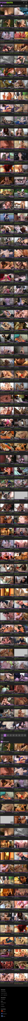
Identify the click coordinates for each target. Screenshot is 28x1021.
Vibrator (1, 441)
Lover (19, 861)
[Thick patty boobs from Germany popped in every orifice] (7, 495)
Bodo (6, 610)
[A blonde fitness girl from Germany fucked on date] (21, 350)
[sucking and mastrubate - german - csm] (21, 701)
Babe (2, 404)
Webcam (9, 41)
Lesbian (11, 404)
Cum (1, 53)
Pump (7, 113)
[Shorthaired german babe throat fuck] (7, 953)
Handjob (11, 77)
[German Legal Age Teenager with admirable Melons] (7, 519)
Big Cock (1, 234)
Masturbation (5, 344)
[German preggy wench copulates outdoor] (21, 880)
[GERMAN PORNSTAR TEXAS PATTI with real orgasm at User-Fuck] (7, 616)
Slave (20, 223)
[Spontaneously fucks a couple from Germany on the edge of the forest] (21, 471)
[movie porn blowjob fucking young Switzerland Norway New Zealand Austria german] (7, 180)
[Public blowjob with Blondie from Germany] (21, 59)
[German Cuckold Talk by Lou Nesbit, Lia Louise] (21, 156)
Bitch (18, 634)
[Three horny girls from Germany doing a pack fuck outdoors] (21, 192)
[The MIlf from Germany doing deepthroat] (7, 350)
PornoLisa (26, 64)
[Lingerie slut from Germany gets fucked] (21, 241)
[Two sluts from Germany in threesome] (21, 725)
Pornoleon (26, 15)
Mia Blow (23, 16)
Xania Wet (4, 550)
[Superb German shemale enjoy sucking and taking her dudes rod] (7, 96)
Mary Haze (11, 210)
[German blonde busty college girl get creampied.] (7, 301)
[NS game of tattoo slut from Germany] (21, 120)
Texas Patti (2, 356)
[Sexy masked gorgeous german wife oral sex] (7, 168)
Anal (4, 89)
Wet (12, 41)
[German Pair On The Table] (21, 362)
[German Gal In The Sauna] (7, 11)
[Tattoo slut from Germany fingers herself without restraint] (7, 543)
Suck (8, 101)
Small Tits (25, 561)
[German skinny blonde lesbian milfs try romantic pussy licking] (7, 398)
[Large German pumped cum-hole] (7, 108)
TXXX (27, 52)
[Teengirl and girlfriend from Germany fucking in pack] (21, 326)
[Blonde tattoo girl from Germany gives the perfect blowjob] (21, 229)
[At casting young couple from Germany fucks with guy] (7, 628)
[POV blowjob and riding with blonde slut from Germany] (21, 132)
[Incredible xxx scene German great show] (7, 592)
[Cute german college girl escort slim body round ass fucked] (7, 144)
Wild (12, 392)
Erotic (1, 235)
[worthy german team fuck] (7, 965)
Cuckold (19, 162)
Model (10, 53)
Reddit (4, 1011)
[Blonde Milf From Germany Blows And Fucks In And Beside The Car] (21, 265)
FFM (18, 186)
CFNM (3, 622)
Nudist (22, 283)
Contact (2, 1004)
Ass (1, 150)
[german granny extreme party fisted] (7, 689)
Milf (4, 41)
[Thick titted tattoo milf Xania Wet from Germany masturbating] (7, 35)
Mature (1, 429)
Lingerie (21, 246)
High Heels (25, 295)
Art (14, 331)
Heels (22, 295)
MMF (11, 634)
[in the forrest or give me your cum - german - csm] (7, 241)
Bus (4, 307)
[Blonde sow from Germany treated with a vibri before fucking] (7, 435)
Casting (5, 634)
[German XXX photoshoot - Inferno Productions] (7, 531)
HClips (12, 15)
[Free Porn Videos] (6, 2)
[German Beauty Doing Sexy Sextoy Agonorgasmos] (21, 47)
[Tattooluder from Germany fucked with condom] (21, 289)
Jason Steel (21, 983)
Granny (5, 477)
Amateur (1, 89)
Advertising (3, 999)
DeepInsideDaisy (24, 41)
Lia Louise (20, 163)
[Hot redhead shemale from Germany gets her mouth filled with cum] (7, 410)
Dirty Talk (22, 162)
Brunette (7, 476)
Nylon (1, 635)
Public (6, 452)
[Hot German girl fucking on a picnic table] (21, 277)
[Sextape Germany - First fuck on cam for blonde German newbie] (21, 556)
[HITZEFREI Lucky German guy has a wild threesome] (7, 386)
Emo (15, 367)
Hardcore (5, 922)
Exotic (19, 222)
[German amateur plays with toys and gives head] (21, 592)
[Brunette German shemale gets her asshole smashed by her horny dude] (21, 519)
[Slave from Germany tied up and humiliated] (21, 640)
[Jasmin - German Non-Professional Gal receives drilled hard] (21, 447)
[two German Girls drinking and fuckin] (21, 435)
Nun (11, 501)
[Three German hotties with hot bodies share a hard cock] (21, 531)
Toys (21, 597)
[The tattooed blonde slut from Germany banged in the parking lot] (7, 217)
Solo (21, 392)
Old (14, 163)
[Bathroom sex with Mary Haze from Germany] (7, 205)
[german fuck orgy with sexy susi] (21, 313)
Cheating (11, 476)
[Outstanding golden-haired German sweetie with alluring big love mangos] (7, 447)
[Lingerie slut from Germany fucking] (21, 664)
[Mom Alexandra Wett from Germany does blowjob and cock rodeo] (7, 507)
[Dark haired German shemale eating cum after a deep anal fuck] (21, 253)
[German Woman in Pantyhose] (7, 892)
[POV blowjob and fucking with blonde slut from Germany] (7, 71)
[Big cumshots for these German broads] (7, 23)
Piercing (22, 125)
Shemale (5, 101)
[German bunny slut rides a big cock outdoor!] (7, 229)
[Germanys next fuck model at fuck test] (7, 47)
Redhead (7, 416)
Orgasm (21, 53)
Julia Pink (24, 186)
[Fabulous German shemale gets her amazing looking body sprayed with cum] (21, 23)
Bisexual (1, 910)
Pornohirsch (11, 40)
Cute (6, 150)
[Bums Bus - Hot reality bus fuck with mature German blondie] (7, 422)
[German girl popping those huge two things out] (21, 301)
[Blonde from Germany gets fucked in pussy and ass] (7, 326)
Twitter (4, 1016)
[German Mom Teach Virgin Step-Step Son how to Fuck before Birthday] (21, 483)
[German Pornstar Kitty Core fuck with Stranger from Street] (7, 580)
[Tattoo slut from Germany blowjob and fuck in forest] (7, 289)
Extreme (3, 694)
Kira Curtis (16, 126)
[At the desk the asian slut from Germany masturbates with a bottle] (7, 338)
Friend (17, 513)
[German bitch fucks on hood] (21, 628)
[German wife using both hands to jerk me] (21, 410)
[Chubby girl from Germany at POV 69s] (7, 374)
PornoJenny (25, 40)
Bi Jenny (23, 513)
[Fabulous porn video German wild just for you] (21, 543)
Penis (8, 319)
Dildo (15, 41)
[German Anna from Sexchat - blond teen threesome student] (7, 604)
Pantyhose (5, 898)
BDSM (15, 646)
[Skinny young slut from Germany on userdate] (7, 640)
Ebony (3, 162)
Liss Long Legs (24, 113)
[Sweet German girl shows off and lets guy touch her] (7, 253)
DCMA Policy (3, 991)
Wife (22, 77)
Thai (10, 958)
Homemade (16, 223)
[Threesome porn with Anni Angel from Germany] (7, 84)
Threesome (9, 392)
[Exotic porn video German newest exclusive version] (7, 904)
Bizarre (1, 658)
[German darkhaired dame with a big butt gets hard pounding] (21, 568)
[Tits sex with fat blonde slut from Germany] (21, 168)
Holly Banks (11, 319)
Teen (21, 16)
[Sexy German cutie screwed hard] (21, 96)
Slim (11, 150)
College (3, 150)
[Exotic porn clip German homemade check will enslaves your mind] (21, 217)
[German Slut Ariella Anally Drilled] (7, 132)
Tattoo (19, 16)
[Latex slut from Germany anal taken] (21, 108)
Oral (9, 89)
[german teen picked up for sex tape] (21, 940)
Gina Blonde (16, 562)
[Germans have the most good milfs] (21, 374)
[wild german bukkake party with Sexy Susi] (7, 664)
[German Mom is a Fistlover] (21, 604)
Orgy (22, 319)
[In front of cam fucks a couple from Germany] (7, 120)
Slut (7, 464)
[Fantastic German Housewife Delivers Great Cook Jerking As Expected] (21, 71)
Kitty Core (2, 586)
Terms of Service (4, 993)
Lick (1, 405)
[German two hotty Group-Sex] (21, 953)
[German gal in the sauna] (7, 59)
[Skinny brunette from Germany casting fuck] (21, 677)
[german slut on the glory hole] (7, 459)
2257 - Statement (4, 995)
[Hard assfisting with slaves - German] (7, 725)
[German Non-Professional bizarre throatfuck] (7, 652)
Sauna (5, 16)
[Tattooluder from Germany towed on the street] (21, 11)
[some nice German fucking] (21, 689)
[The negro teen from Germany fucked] (7, 156)
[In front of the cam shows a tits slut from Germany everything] (21, 580)
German (1, 16)
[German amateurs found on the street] (7, 265)
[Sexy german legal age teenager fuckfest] (21, 495)
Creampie (2, 308)
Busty (6, 307)
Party (26, 331)
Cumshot (4, 53)
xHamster (12, 100)
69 (0, 404)
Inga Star (22, 477)
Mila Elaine (19, 296)
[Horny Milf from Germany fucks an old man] (7, 556)
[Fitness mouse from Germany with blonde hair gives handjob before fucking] (21, 84)
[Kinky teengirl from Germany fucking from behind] (7, 277)
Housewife (19, 77)
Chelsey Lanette (5, 405)
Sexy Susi (25, 319)
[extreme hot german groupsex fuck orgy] (21, 904)
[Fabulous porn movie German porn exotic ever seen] (21, 892)
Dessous (20, 331)
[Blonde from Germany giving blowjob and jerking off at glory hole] (21, 459)
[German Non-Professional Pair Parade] (21, 338)
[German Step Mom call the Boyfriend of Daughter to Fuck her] (21, 507)
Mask (4, 174)
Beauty (15, 53)
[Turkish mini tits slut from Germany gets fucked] (21, 398)
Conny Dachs (7, 429)
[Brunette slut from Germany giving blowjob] (7, 313)
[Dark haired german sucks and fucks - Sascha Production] (7, 940)
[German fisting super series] (21, 965)
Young (10, 186)
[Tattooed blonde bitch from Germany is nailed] (7, 192)
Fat (2, 367)
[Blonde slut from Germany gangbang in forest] (7, 713)
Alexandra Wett (3, 514)
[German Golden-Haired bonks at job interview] (21, 205)
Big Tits (1, 428)
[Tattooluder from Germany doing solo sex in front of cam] (21, 386)
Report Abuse (3, 1002)
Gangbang (16, 319)
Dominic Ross (8, 235)
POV (1, 78)
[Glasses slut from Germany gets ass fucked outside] (7, 701)
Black (5, 476)
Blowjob (15, 65)
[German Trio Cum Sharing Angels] (21, 616)
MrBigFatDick (8, 367)
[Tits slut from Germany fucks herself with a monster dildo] (7, 677)
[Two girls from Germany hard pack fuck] (21, 422)
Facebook (5, 1013)
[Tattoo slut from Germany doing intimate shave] (21, 713)
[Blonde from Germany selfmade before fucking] (21, 35)
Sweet (9, 452)
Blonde (1, 77)
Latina (19, 246)
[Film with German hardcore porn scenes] (7, 916)
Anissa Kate (16, 983)
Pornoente (12, 88)
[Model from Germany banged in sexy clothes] (7, 568)
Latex (20, 113)
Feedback (2, 1006)
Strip (18, 585)
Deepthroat (5, 355)
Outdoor (22, 65)
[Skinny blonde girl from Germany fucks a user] (21, 652)
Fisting (6, 694)
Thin (21, 307)
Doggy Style (16, 150)
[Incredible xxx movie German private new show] (7, 483)
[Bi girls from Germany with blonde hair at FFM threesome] (21, 180)
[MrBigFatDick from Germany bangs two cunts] (7, 362)
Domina (18, 646)
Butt (18, 573)
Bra (7, 440)
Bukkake (3, 670)
